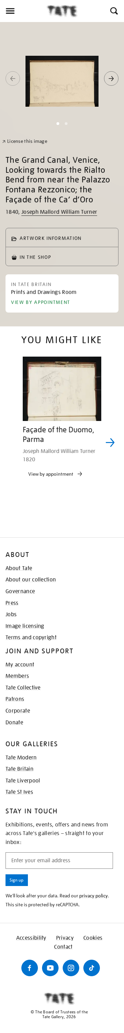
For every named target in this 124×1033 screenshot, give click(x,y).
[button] (113, 11)
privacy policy (93, 896)
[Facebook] (29, 968)
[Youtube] (50, 968)
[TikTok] (91, 968)
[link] (25, 141)
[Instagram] (71, 968)
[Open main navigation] (23, 11)
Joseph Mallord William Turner (59, 212)
